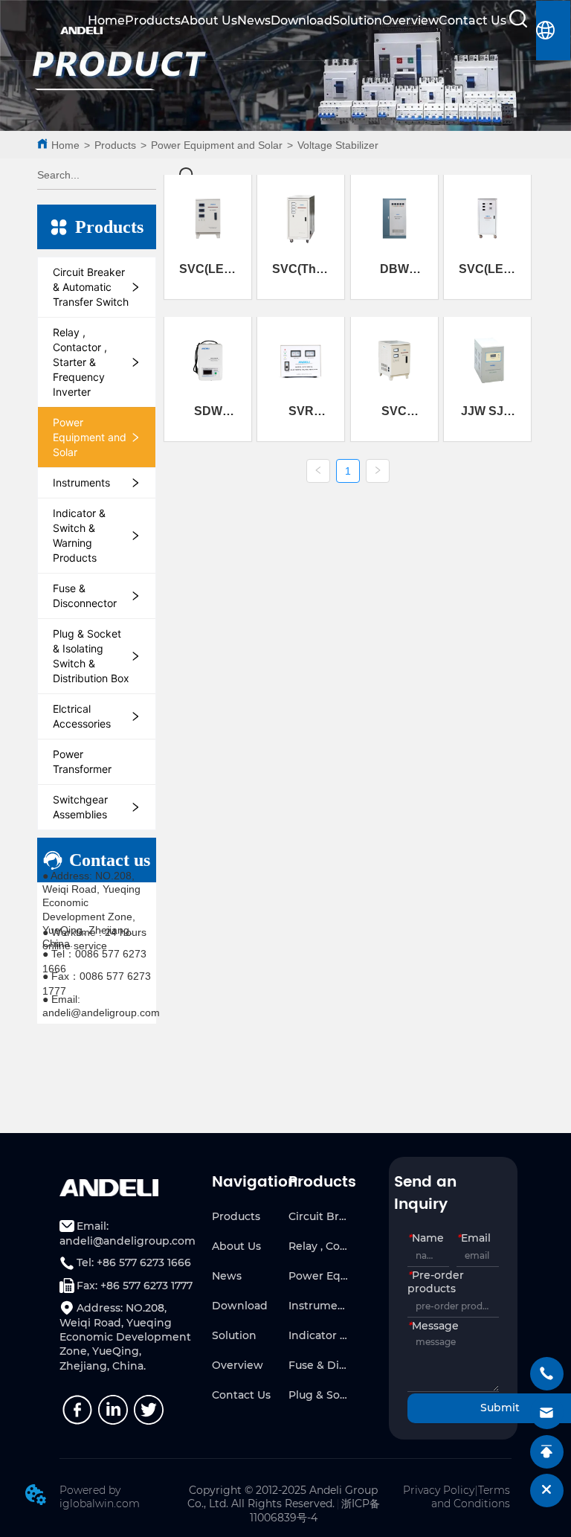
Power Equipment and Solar (217, 145)
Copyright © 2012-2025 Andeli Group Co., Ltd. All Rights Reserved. (282, 1496)
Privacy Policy (438, 1490)
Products (153, 20)
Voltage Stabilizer (337, 145)
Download (301, 20)
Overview (410, 20)
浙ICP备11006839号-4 (315, 1510)
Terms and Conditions (470, 1496)
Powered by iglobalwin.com (99, 1496)
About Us (209, 20)
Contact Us (472, 20)
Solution (357, 20)
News (254, 20)
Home (106, 20)
